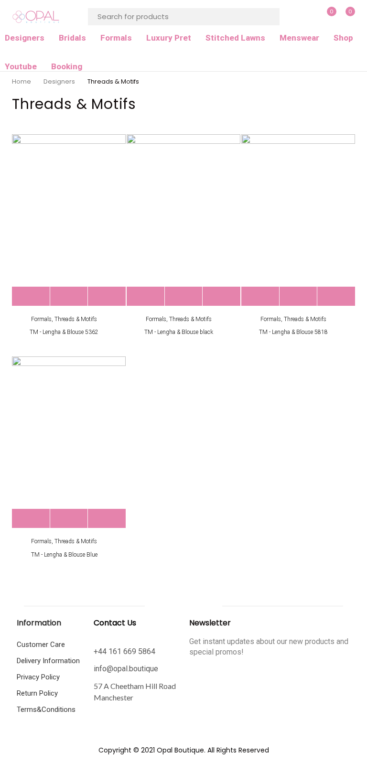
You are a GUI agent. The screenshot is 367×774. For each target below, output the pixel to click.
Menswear (299, 38)
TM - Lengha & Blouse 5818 (293, 332)
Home (21, 81)
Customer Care (41, 644)
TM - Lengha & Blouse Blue (64, 554)
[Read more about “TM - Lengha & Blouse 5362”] (31, 297)
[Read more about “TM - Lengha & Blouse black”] (145, 297)
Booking (66, 66)
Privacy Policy (38, 677)
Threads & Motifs (75, 319)
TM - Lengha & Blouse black (178, 332)
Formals (116, 38)
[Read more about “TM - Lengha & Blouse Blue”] (31, 519)
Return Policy (37, 693)
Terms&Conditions (46, 709)
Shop (343, 38)
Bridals (72, 38)
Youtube (21, 66)
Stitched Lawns (235, 38)
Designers (24, 38)
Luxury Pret (168, 38)
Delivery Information (48, 660)
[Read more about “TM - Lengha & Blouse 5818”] (260, 297)
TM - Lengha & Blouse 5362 (64, 332)
